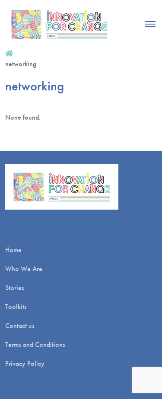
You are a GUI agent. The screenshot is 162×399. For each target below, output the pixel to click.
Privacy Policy (24, 363)
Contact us (20, 326)
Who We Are (23, 269)
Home (13, 250)
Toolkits (16, 307)
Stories (14, 288)
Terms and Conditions (35, 344)
